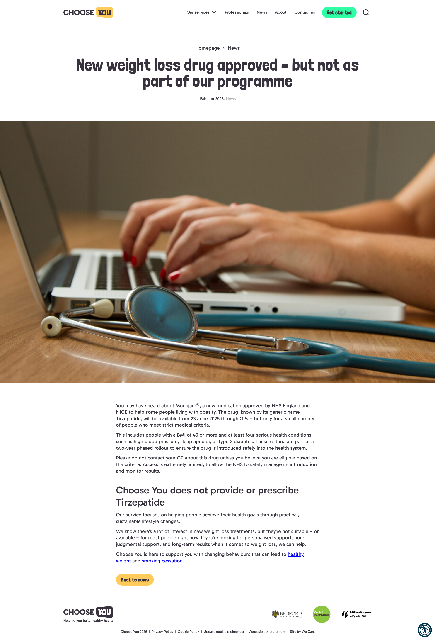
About (281, 12)
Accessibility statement (267, 632)
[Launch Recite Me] (425, 630)
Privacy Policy (162, 632)
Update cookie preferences (224, 632)
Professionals (237, 12)
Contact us (305, 12)
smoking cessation (162, 561)
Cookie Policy (188, 632)
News (262, 12)
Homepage (207, 48)
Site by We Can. (302, 632)
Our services (198, 12)
